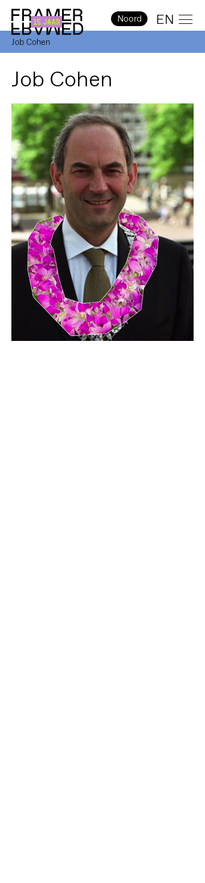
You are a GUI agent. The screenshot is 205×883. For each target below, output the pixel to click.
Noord (129, 18)
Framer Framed (47, 22)
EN (165, 19)
